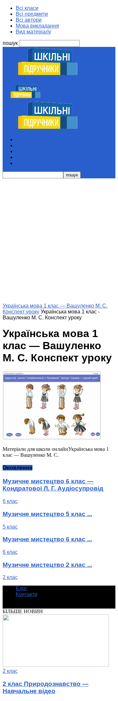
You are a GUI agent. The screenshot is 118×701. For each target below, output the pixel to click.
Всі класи (27, 8)
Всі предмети (32, 14)
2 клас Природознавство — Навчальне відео (45, 687)
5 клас (10, 527)
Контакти (26, 594)
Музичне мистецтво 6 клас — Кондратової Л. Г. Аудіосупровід (53, 485)
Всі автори (29, 20)
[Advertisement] (59, 241)
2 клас (10, 577)
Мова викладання (37, 26)
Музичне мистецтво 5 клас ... (47, 514)
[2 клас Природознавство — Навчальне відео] (56, 665)
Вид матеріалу (33, 31)
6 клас (10, 501)
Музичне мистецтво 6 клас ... (47, 539)
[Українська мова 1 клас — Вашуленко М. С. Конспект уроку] (52, 438)
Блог (21, 588)
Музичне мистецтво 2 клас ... (47, 564)
